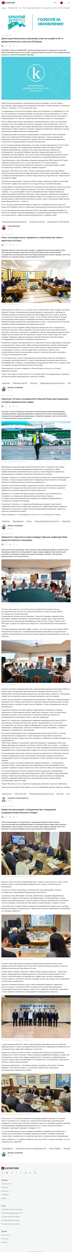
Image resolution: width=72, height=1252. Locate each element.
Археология (7, 794)
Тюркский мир (20, 794)
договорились (48, 368)
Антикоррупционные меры (10, 1220)
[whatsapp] (6, 46)
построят (41, 514)
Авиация (33, 383)
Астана (29, 521)
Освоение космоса (37, 222)
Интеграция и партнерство (58, 222)
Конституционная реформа (32, 8)
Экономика (5, 1195)
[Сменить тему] (62, 2)
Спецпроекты (47, 8)
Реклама (4, 1242)
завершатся (28, 374)
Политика (4, 1187)
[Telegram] (10, 46)
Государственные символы (10, 1217)
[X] (17, 46)
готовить (66, 1139)
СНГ (68, 794)
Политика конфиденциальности (12, 1213)
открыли (19, 784)
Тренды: (4, 8)
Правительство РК (20, 383)
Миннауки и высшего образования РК (31, 1148)
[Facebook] (13, 46)
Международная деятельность (14, 222)
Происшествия (6, 1184)
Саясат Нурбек (55, 1148)
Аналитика (4, 1191)
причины (34, 787)
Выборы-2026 (13, 8)
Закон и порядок (64, 8)
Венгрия (60, 794)
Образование (18, 521)
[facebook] (16, 1173)
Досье (55, 8)
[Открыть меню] (68, 2)
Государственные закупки (10, 1224)
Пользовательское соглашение (12, 1209)
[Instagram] (2, 46)
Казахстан (6, 383)
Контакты (4, 1239)
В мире (3, 1198)
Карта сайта (5, 1235)
